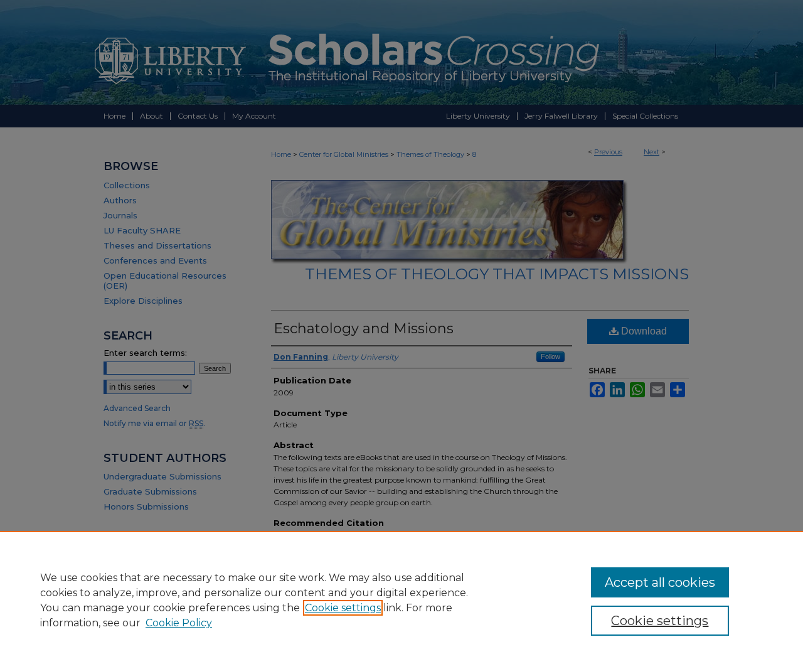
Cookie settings (343, 608)
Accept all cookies (660, 582)
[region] (401, 600)
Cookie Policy (179, 623)
